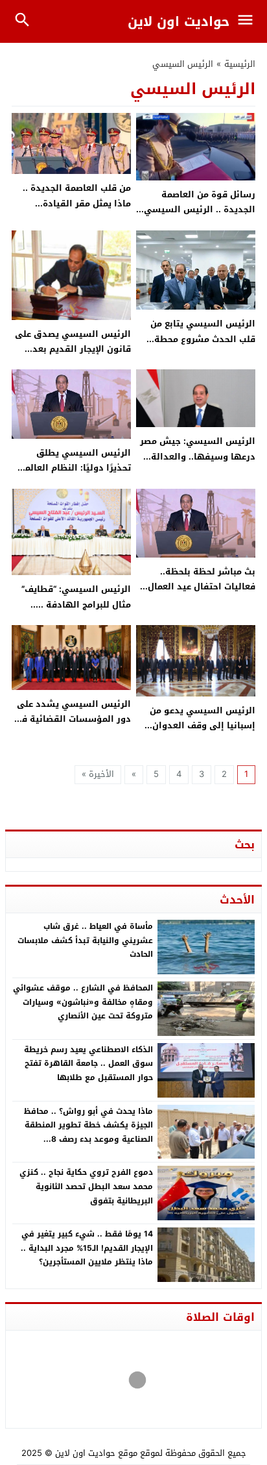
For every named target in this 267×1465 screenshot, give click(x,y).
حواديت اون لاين (178, 21)
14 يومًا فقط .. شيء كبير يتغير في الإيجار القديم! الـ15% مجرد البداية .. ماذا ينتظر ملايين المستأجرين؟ (87, 1248)
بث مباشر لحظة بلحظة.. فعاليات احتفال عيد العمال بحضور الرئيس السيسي (201, 586)
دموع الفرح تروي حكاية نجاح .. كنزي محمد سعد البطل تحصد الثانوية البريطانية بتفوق (86, 1186)
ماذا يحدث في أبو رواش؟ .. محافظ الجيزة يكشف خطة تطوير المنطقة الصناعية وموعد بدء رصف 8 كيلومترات (88, 1132)
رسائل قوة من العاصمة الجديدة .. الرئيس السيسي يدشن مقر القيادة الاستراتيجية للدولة (199, 217)
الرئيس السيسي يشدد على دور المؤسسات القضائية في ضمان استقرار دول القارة (72, 719)
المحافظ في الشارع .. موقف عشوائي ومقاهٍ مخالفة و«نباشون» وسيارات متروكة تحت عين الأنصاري (83, 1002)
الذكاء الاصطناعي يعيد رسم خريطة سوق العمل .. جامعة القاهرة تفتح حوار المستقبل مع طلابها (88, 1063)
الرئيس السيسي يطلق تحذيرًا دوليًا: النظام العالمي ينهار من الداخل (74, 468)
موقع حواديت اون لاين (96, 1453)
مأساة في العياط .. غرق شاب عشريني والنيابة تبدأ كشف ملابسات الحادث (85, 940)
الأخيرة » (98, 774)
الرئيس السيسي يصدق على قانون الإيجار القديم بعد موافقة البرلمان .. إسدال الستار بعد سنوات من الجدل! (72, 357)
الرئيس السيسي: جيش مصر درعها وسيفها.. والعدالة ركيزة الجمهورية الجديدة (197, 456)
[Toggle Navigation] (248, 21)
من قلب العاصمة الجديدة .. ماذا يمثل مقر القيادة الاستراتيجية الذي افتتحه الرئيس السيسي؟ (77, 210)
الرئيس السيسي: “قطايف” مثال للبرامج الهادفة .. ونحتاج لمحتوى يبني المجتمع (74, 604)
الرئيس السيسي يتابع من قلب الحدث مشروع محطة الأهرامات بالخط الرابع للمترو (197, 338)
